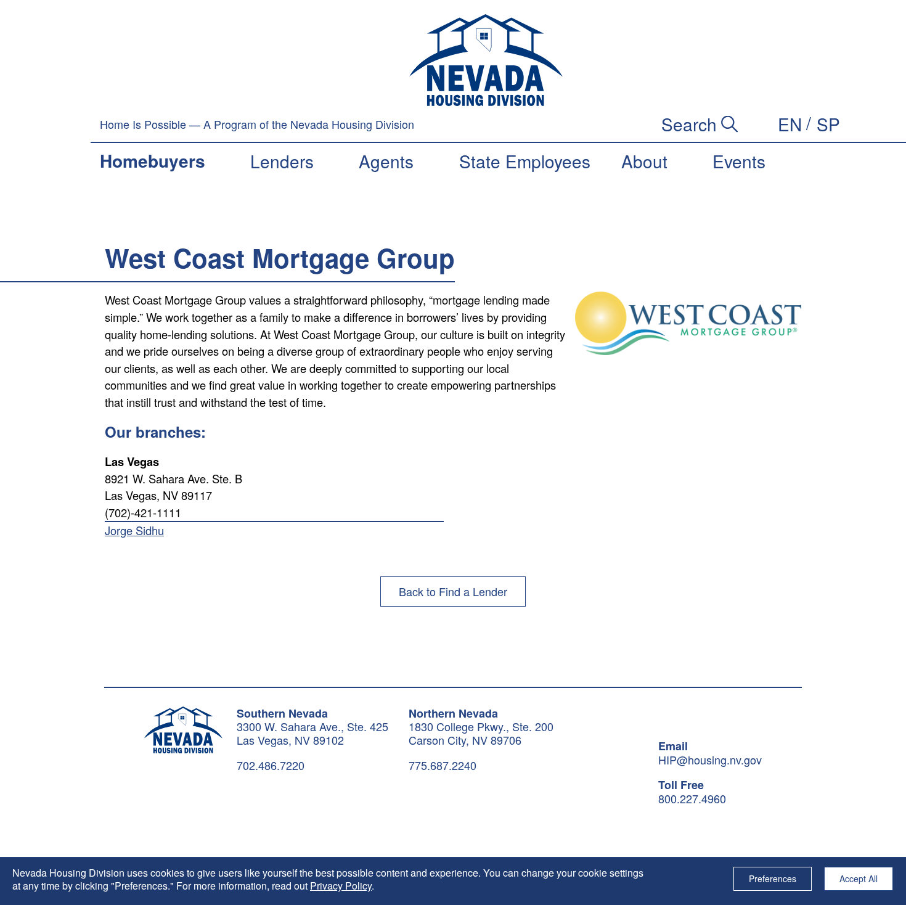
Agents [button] (386, 161)
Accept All (858, 878)
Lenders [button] (282, 161)
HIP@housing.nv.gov (710, 760)
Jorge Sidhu (134, 530)
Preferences (772, 878)
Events (738, 161)
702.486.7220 (270, 765)
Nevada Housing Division (183, 730)
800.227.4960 (692, 799)
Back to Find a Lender (453, 591)
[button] (790, 124)
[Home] (486, 60)
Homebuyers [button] (152, 160)
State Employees (524, 161)
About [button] (644, 161)
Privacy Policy (341, 885)
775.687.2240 (442, 765)
